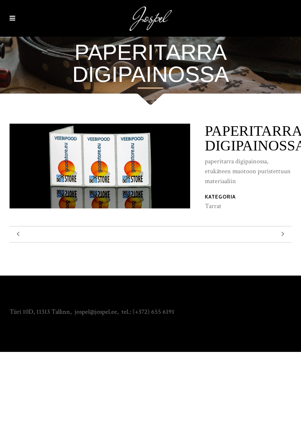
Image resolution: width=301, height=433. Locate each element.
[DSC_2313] (100, 206)
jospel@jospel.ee (96, 312)
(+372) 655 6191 (153, 312)
